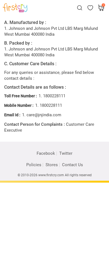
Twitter (65, 153)
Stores (52, 165)
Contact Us (72, 165)
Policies (33, 165)
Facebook (46, 153)
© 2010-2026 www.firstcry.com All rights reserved (55, 175)
